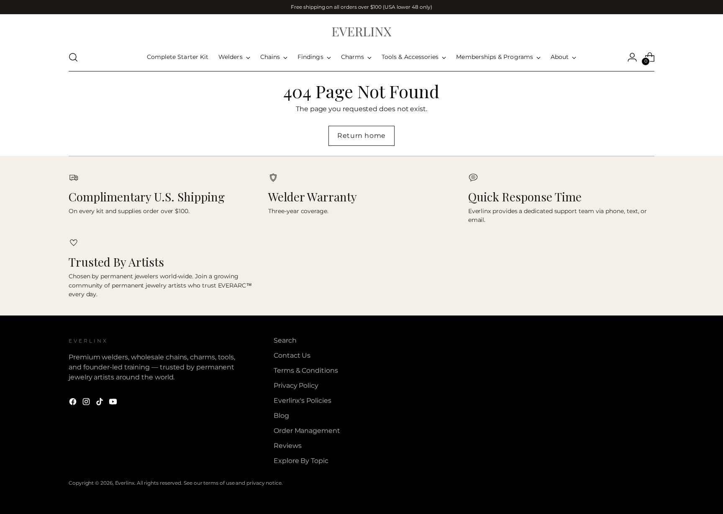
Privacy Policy (296, 385)
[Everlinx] (361, 31)
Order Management (307, 431)
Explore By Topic (301, 461)
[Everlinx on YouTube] (114, 403)
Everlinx (124, 483)
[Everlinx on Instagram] (87, 403)
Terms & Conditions (306, 370)
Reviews (287, 446)
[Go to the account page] (632, 57)
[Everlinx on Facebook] (74, 403)
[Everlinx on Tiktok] (100, 403)
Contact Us (292, 355)
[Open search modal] (73, 57)
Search (285, 340)
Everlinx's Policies (302, 401)
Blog (281, 416)
